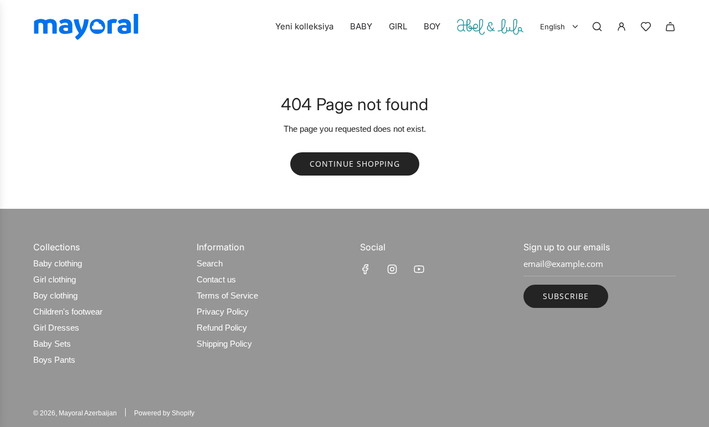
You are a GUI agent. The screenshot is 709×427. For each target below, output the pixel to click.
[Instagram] (392, 269)
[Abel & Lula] (490, 26)
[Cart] (670, 26)
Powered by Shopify (164, 413)
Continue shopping (355, 163)
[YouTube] (419, 269)
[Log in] (621, 26)
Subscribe (566, 296)
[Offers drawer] (646, 26)
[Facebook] (365, 269)
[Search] (597, 26)
